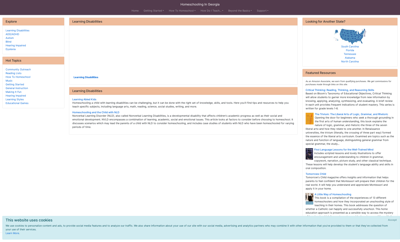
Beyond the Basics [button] (239, 10)
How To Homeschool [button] (181, 10)
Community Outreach (18, 69)
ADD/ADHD (12, 34)
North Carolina (350, 61)
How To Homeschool (18, 76)
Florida (350, 50)
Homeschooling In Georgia (200, 4)
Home (135, 10)
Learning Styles (15, 99)
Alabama (350, 57)
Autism (10, 37)
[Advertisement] (166, 51)
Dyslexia (11, 49)
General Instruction (17, 88)
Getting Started (15, 84)
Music (9, 80)
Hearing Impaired (16, 45)
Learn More (12, 233)
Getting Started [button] (153, 10)
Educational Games (17, 103)
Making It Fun (13, 91)
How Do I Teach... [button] (211, 10)
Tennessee (350, 54)
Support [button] (262, 10)
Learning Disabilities (86, 77)
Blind (8, 41)
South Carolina (350, 46)
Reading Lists (13, 73)
